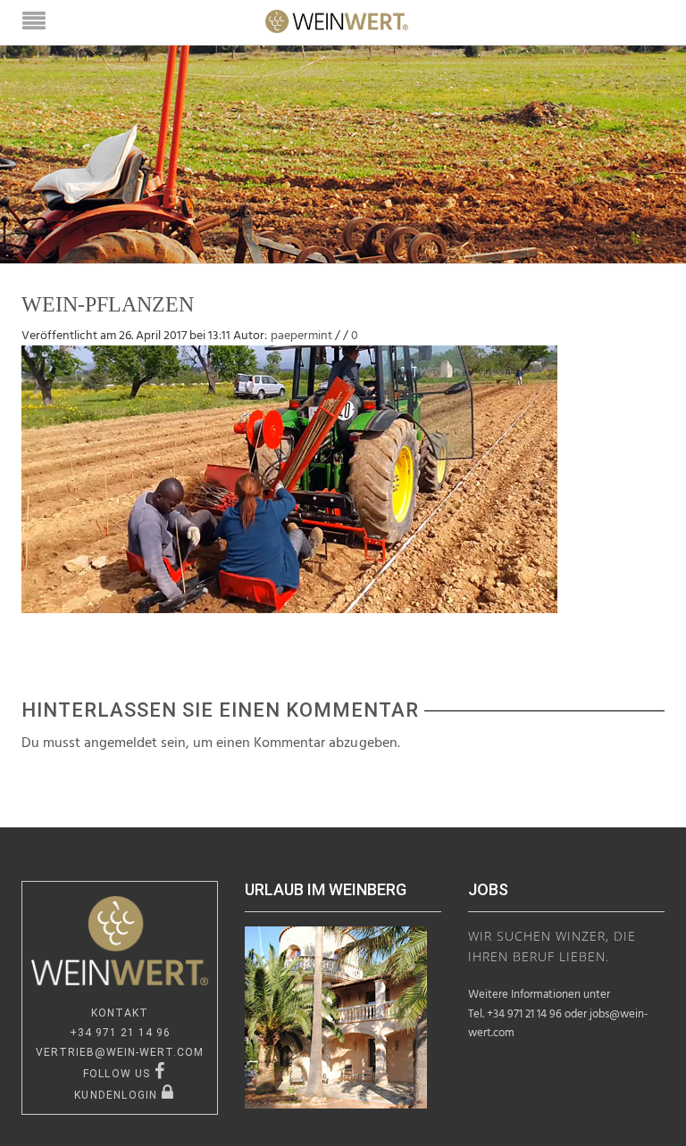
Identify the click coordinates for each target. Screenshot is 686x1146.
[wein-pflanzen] (289, 479)
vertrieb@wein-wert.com (120, 1052)
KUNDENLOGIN (117, 1095)
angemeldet (120, 743)
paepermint (301, 336)
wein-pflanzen (107, 304)
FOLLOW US (119, 1073)
